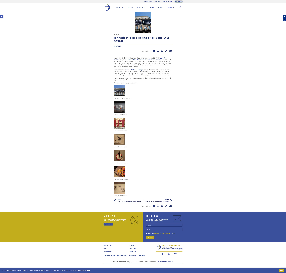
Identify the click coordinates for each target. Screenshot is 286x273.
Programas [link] (141, 7)
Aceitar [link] (281, 270)
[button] (180, 7)
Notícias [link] (161, 7)
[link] (1, 16)
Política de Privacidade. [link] (84, 270)
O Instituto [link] (120, 7)
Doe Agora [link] (108, 224)
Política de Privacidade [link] (165, 262)
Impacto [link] (171, 7)
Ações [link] (151, 7)
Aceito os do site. (161, 233)
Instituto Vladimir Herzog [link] (133, 70)
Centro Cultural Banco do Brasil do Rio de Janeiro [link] (143, 60)
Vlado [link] (130, 7)
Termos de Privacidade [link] (162, 233)
